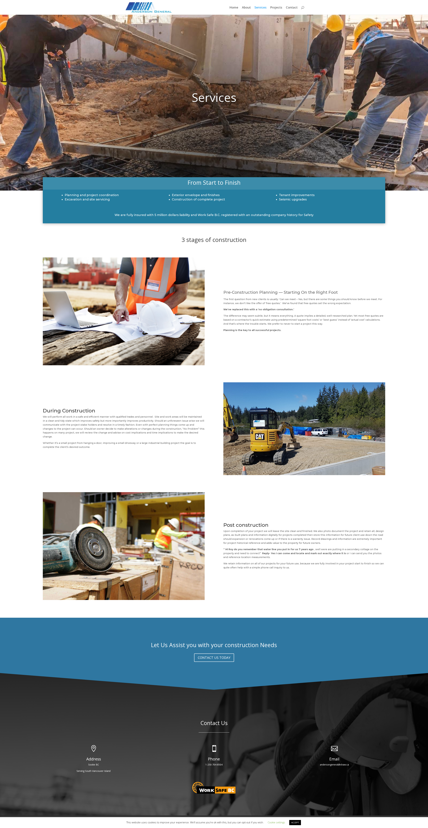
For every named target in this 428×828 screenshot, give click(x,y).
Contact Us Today (214, 657)
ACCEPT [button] (295, 822)
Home (233, 7)
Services (260, 7)
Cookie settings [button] (276, 822)
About (246, 7)
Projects (276, 7)
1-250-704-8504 (214, 764)
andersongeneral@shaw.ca (334, 764)
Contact (292, 7)
